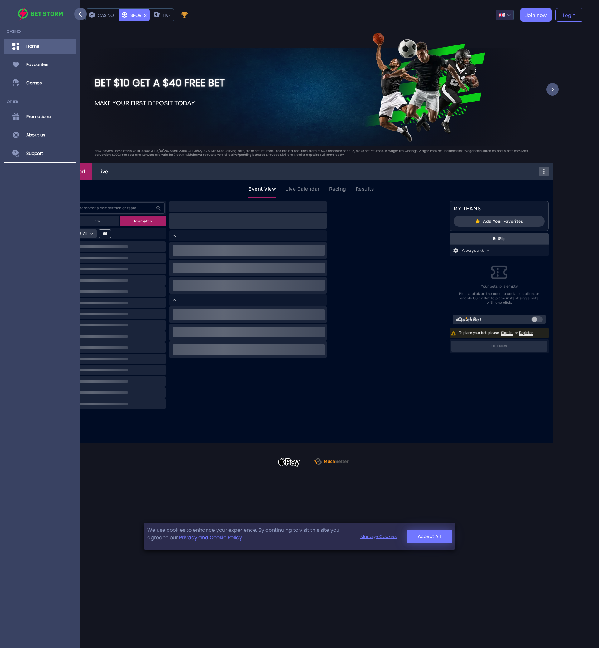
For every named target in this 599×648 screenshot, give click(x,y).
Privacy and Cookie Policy (210, 537)
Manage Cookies (378, 536)
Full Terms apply (332, 154)
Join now (536, 15)
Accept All (429, 536)
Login (569, 15)
